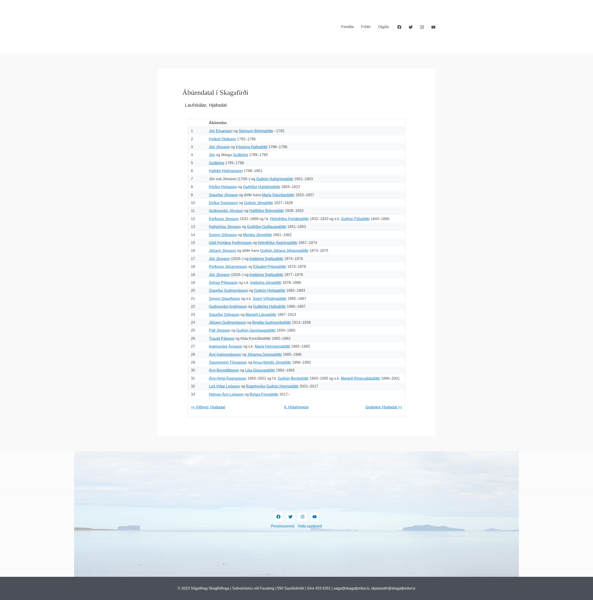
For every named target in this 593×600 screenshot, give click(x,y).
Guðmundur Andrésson (228, 306)
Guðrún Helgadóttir (269, 290)
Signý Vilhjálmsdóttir (270, 299)
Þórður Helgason (223, 187)
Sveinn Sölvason (223, 235)
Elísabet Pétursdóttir (269, 267)
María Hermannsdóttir (272, 346)
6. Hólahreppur (296, 407)
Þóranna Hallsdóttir (252, 147)
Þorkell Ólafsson (222, 139)
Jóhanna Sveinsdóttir (264, 354)
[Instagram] (422, 27)
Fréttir (366, 27)
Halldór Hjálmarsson (226, 171)
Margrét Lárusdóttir (261, 315)
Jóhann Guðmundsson (227, 322)
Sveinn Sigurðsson (224, 299)
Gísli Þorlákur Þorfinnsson (230, 243)
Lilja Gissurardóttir (260, 370)
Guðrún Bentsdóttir (293, 378)
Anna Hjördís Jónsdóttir (272, 362)
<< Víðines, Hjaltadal (208, 407)
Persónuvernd (282, 526)
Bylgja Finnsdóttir (264, 394)
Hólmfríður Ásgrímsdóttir (277, 243)
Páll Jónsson (219, 330)
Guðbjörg (240, 155)
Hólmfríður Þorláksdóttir (289, 219)
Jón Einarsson (221, 131)
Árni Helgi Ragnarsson (227, 378)
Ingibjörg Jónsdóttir (265, 283)
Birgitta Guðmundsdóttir (271, 322)
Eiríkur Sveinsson (223, 203)
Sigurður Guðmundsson (228, 290)
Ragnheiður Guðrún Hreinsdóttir (272, 386)
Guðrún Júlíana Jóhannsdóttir (284, 251)
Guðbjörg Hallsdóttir (269, 306)
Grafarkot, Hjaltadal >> (383, 407)
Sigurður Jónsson (223, 195)
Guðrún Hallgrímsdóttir (274, 179)
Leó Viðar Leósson (224, 386)
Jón (212, 155)
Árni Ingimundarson (225, 354)
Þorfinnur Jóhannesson (228, 267)
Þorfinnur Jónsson (224, 219)
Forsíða (347, 27)
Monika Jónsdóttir (257, 235)
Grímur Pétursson (223, 283)
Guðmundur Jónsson (226, 211)
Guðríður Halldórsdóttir (261, 187)
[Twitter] (411, 27)
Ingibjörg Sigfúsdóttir (266, 259)
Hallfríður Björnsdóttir (266, 211)
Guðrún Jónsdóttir (258, 203)
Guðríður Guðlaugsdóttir (266, 227)
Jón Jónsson (219, 147)
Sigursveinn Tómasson (228, 362)
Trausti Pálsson (221, 338)
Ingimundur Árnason (225, 346)
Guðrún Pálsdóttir (355, 219)
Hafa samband (310, 526)
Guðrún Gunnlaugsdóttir (256, 330)
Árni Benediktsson (224, 370)
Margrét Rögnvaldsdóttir (360, 378)
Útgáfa (383, 27)
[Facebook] (399, 27)
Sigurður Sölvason (224, 315)
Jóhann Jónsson (222, 251)
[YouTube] (433, 27)
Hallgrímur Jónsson (225, 227)
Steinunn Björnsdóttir (256, 131)
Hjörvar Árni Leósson (226, 394)
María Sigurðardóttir (278, 195)
